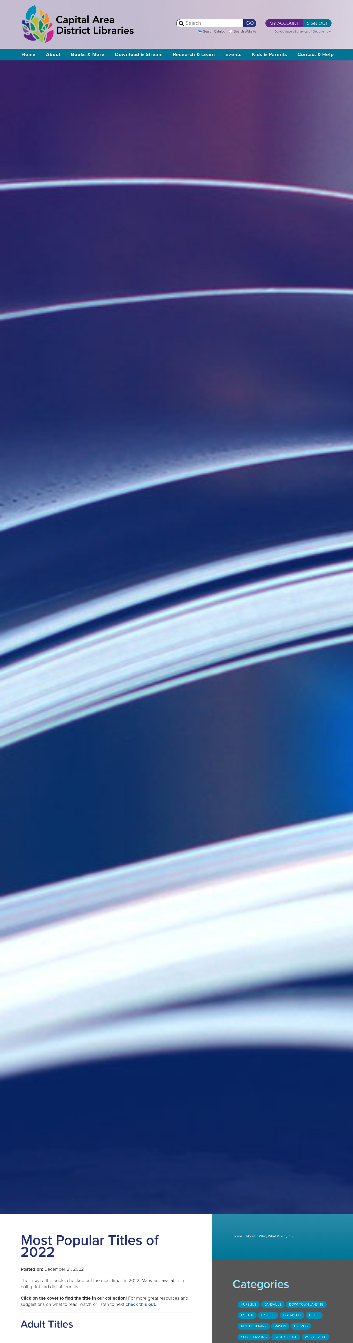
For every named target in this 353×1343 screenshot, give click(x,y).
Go (250, 23)
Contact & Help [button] (315, 54)
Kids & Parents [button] (269, 54)
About (250, 1236)
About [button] (53, 54)
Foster (247, 1315)
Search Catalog (214, 31)
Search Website (245, 31)
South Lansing (254, 1337)
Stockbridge (286, 1337)
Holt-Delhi (292, 1315)
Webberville (315, 1337)
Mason (280, 1326)
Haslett (268, 1315)
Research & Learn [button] (194, 54)
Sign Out (317, 23)
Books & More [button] (88, 54)
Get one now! (322, 31)
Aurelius (248, 1304)
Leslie (314, 1315)
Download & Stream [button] (139, 54)
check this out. (141, 1304)
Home (28, 54)
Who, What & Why (273, 1236)
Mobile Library (253, 1326)
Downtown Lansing (306, 1304)
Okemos (301, 1326)
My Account (284, 23)
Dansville (272, 1304)
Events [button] (233, 54)
